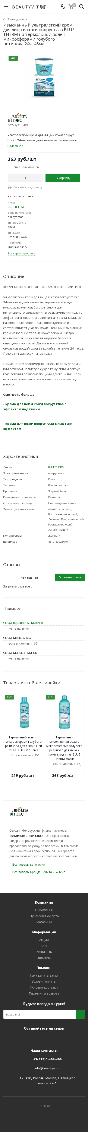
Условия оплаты (44, 981)
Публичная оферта (44, 916)
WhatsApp (59, 1038)
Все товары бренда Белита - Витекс (38, 872)
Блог (44, 945)
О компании (44, 910)
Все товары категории (28, 864)
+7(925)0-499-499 (47, 1059)
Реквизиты (44, 951)
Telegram (37, 1038)
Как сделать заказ (44, 975)
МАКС (48, 1038)
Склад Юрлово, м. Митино (23, 622)
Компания (44, 902)
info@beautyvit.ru (47, 1068)
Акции (44, 939)
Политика (44, 957)
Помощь (44, 967)
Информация (44, 932)
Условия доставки (44, 987)
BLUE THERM (16, 207)
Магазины (44, 922)
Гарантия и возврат (44, 993)
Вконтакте (27, 1038)
